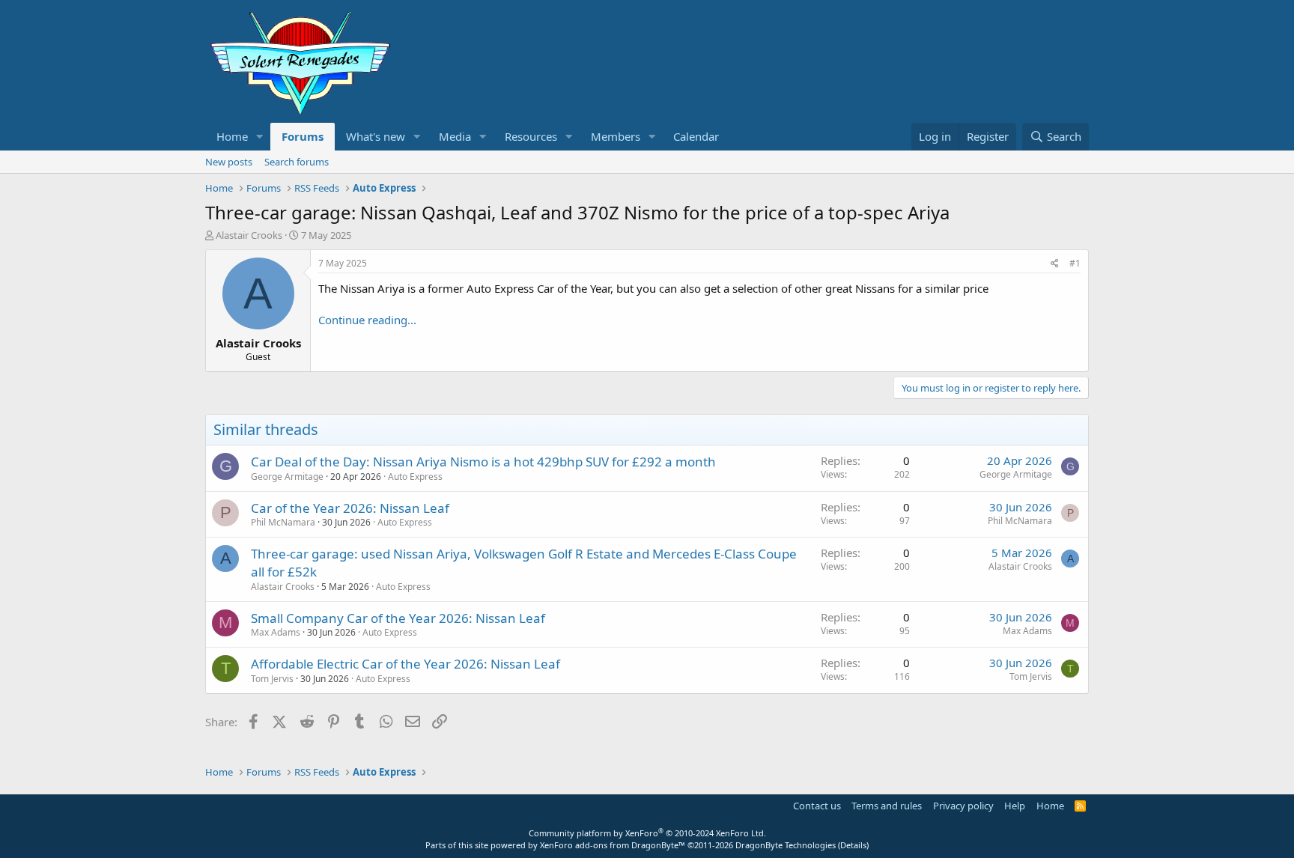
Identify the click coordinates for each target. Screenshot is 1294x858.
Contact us (817, 805)
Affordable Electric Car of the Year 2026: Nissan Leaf (405, 663)
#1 (1075, 263)
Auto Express (415, 476)
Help (1014, 805)
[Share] (1054, 264)
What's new (375, 136)
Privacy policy (963, 805)
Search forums (296, 161)
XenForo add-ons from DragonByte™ (612, 845)
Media (455, 136)
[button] (259, 136)
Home (232, 136)
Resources (531, 136)
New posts (228, 161)
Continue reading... (367, 319)
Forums (303, 136)
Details (853, 845)
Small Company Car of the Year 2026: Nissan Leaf (398, 618)
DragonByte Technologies (785, 845)
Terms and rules (886, 805)
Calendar (696, 136)
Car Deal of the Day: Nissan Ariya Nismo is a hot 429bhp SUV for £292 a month (483, 461)
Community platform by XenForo (647, 833)
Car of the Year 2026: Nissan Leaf (350, 508)
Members (615, 136)
